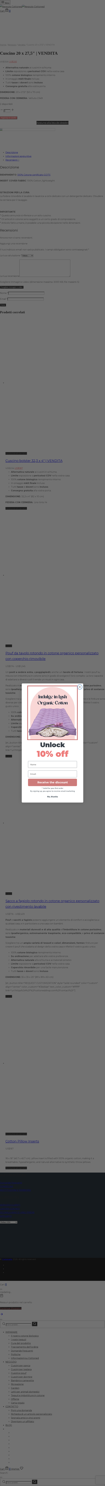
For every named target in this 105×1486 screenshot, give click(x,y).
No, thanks (52, 796)
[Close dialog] (79, 687)
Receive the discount (52, 782)
